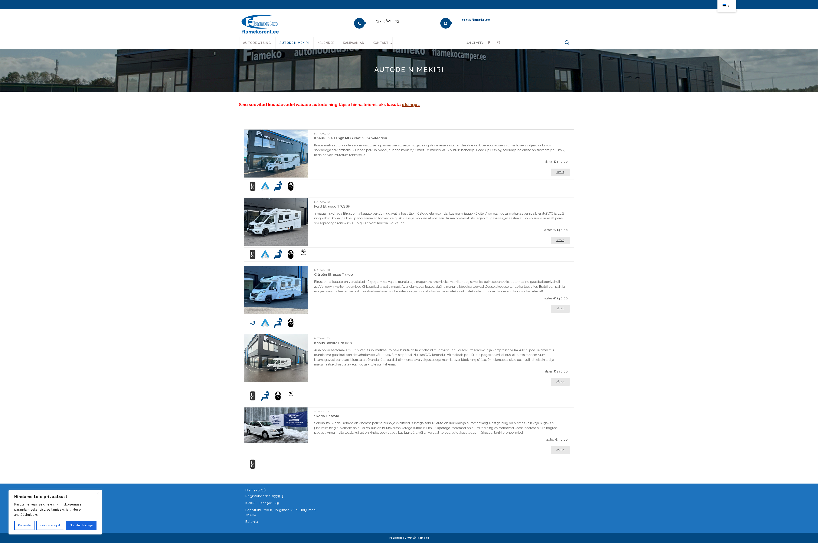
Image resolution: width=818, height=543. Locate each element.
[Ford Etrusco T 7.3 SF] (276, 222)
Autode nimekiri (294, 43)
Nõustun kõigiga (81, 525)
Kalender (325, 43)
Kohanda (24, 525)
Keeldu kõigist (50, 525)
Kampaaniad (353, 43)
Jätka (560, 172)
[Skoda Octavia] (276, 425)
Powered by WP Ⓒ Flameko (409, 537)
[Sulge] (97, 493)
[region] (55, 512)
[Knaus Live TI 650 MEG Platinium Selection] (276, 154)
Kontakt (381, 43)
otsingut (410, 104)
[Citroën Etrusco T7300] (276, 290)
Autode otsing (257, 43)
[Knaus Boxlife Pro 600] (276, 358)
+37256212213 (387, 21)
